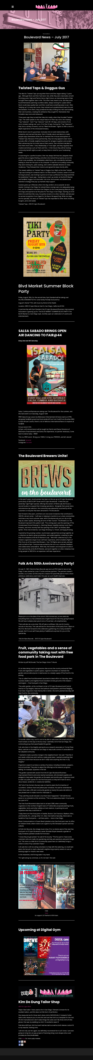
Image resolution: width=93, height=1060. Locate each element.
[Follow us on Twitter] (22, 1042)
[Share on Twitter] (22, 1045)
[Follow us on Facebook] (19, 1042)
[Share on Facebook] (19, 1045)
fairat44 (28, 440)
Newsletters (46, 34)
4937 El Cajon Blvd (24, 1007)
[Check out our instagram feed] (25, 1042)
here (46, 913)
